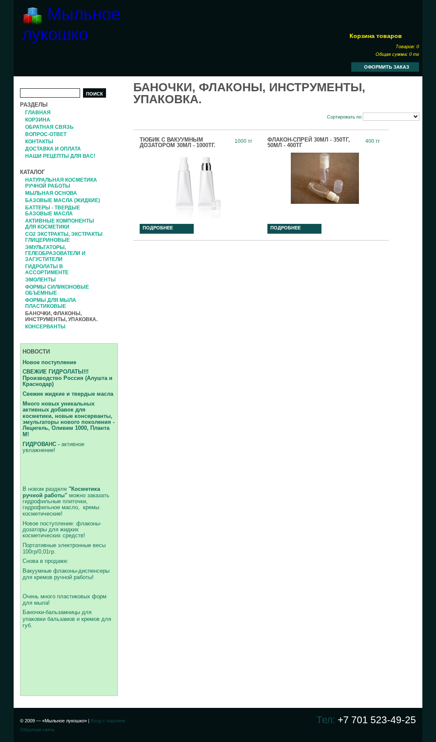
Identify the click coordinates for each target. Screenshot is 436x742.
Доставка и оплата (53, 149)
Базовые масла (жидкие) (62, 200)
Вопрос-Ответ (45, 134)
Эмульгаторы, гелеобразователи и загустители (55, 253)
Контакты (39, 142)
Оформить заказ (386, 67)
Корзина (37, 120)
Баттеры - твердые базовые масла (52, 211)
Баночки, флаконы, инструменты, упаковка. (61, 316)
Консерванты (45, 327)
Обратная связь (49, 127)
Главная (38, 113)
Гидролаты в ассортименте (47, 269)
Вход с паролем (108, 720)
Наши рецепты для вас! (60, 156)
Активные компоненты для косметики (59, 224)
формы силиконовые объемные (57, 290)
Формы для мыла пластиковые (50, 303)
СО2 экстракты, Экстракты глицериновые (64, 237)
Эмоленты (40, 280)
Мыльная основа (51, 193)
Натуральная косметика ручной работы (61, 183)
